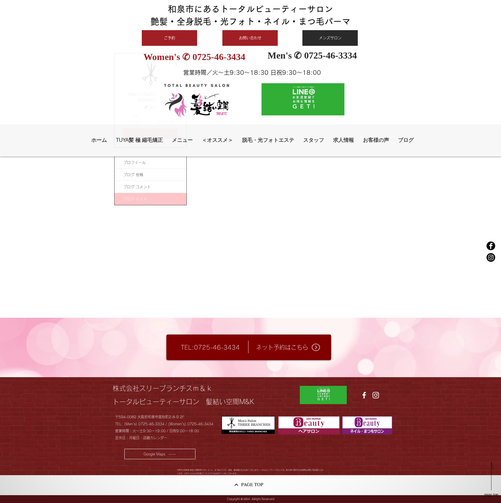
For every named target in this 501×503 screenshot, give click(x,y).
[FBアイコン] (491, 245)
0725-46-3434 (221, 57)
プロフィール (134, 162)
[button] (217, 140)
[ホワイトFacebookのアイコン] (364, 395)
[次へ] (236, 485)
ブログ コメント (137, 187)
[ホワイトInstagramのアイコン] (375, 395)
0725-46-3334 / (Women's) (162, 424)
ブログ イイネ (135, 199)
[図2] (491, 257)
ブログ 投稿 (133, 175)
